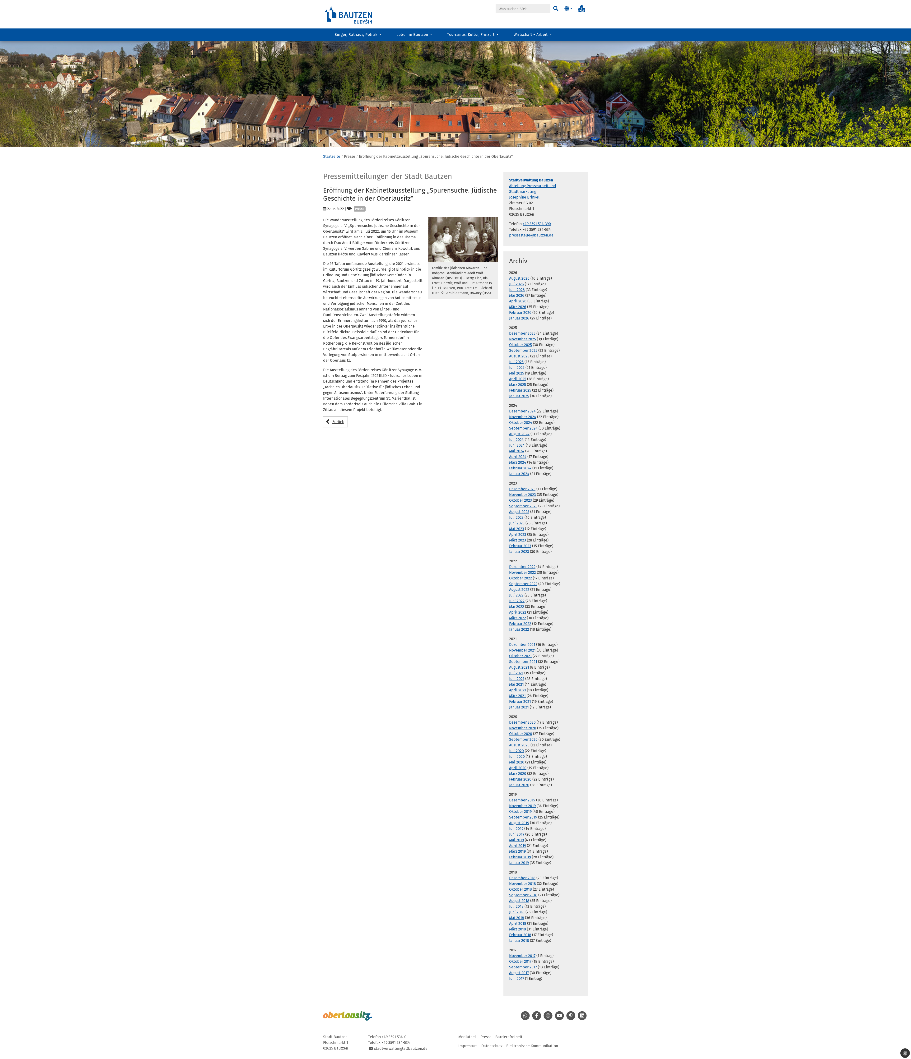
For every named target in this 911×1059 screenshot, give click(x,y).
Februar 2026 (520, 312)
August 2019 (519, 823)
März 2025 (517, 384)
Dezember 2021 (522, 644)
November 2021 (522, 650)
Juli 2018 (516, 906)
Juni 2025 (517, 367)
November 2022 (522, 572)
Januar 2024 (519, 474)
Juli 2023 (516, 517)
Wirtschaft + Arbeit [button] (531, 34)
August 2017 (519, 973)
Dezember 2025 (522, 333)
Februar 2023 (520, 546)
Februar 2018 (520, 935)
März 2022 (517, 618)
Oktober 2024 (520, 422)
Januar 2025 (519, 396)
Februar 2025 (520, 390)
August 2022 (519, 589)
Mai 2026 (516, 295)
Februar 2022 (520, 623)
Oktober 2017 (520, 961)
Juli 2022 (516, 595)
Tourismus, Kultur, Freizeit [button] (471, 34)
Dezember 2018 (522, 878)
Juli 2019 (516, 828)
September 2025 (523, 350)
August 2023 (519, 511)
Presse (486, 1037)
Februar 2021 (520, 701)
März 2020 (517, 773)
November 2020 (522, 728)
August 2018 (519, 900)
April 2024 (517, 456)
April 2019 (517, 845)
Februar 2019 (520, 857)
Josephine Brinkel (524, 197)
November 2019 (522, 806)
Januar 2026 (519, 318)
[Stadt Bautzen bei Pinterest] (570, 1019)
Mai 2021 (516, 684)
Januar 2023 (519, 551)
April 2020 (517, 768)
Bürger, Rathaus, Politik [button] (356, 34)
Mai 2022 (516, 606)
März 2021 (517, 696)
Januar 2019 (519, 862)
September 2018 (523, 895)
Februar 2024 (520, 468)
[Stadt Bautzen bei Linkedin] (582, 1019)
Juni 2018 (517, 912)
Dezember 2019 (522, 800)
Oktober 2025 (520, 344)
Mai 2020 (516, 762)
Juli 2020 (516, 751)
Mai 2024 (516, 451)
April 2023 (517, 534)
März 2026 (517, 307)
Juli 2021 (516, 673)
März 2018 (517, 929)
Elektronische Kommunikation (532, 1046)
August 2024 (519, 434)
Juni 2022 (517, 601)
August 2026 (519, 278)
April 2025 (517, 379)
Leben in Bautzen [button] (412, 34)
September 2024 (523, 428)
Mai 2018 (516, 918)
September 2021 (523, 661)
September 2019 (523, 817)
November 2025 (522, 339)
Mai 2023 (516, 529)
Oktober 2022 (520, 578)
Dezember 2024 (522, 411)
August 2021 (519, 667)
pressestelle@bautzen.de (531, 235)
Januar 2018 (519, 940)
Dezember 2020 (522, 722)
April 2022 (517, 612)
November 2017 (522, 955)
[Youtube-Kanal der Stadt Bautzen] (559, 1019)
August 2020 (519, 745)
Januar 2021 (519, 707)
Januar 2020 (519, 785)
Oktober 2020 (520, 733)
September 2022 (523, 584)
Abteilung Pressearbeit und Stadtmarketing (532, 186)
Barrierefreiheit (508, 1037)
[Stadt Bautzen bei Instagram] (548, 1019)
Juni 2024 (517, 445)
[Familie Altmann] (463, 239)
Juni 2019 (516, 834)
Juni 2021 (516, 678)
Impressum (468, 1046)
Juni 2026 (517, 289)
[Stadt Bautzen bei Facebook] (536, 1019)
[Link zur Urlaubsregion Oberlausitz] (347, 1016)
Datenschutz (491, 1046)
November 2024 (522, 417)
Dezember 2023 (522, 489)
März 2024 (517, 462)
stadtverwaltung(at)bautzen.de (401, 1048)
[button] (568, 9)
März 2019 (517, 851)
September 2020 (523, 739)
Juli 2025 (516, 362)
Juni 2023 (517, 523)
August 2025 (519, 356)
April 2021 (517, 690)
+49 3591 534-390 (537, 224)
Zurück (338, 422)
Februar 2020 (520, 779)
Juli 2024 (516, 439)
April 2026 (517, 301)
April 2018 (517, 923)
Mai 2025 (516, 373)
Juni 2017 (516, 978)
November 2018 (522, 883)
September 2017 (523, 967)
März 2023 (517, 540)
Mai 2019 (516, 840)
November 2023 (522, 494)
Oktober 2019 (520, 811)
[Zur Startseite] (349, 14)
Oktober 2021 (520, 656)
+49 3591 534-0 (394, 1037)
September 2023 (523, 506)
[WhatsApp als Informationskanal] (525, 1019)
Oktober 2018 (520, 889)
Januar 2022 (519, 629)
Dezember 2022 (522, 566)
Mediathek (467, 1037)
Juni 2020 (517, 756)
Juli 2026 (516, 284)
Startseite (331, 156)
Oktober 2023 (520, 500)
